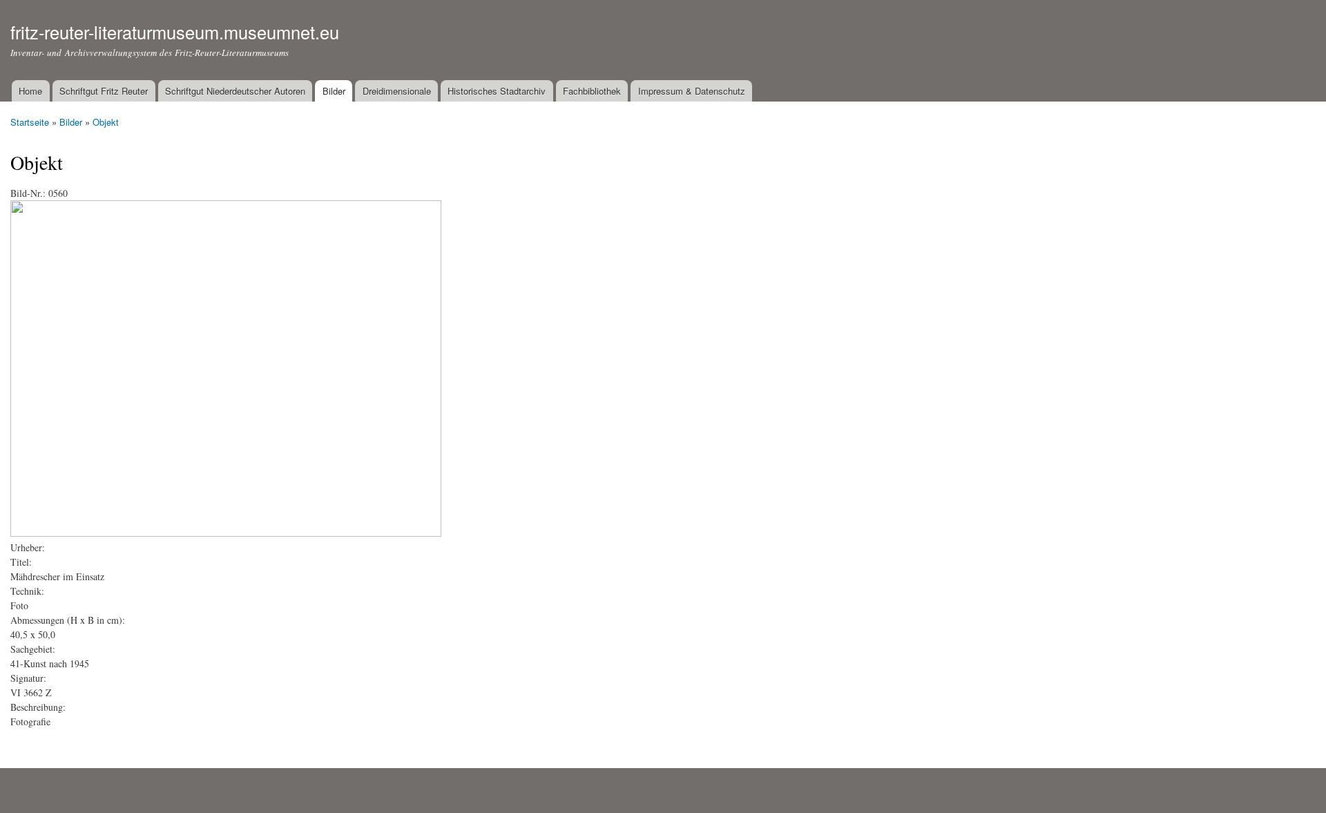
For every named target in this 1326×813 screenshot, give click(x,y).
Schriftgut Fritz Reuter (103, 90)
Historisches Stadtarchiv (497, 90)
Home (30, 90)
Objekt (106, 121)
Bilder (334, 90)
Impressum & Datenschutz (691, 90)
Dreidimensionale (397, 90)
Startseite (29, 121)
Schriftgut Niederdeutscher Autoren (235, 90)
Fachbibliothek (592, 90)
